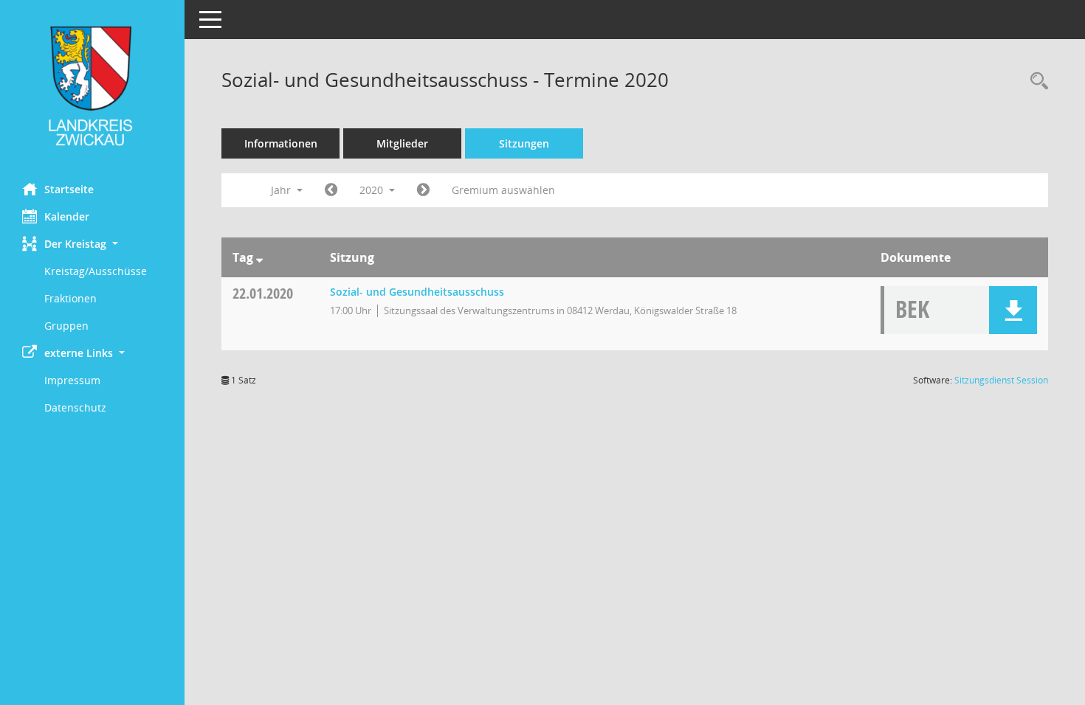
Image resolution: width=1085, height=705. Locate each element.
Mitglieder (402, 143)
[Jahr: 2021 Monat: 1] (423, 190)
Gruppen (66, 326)
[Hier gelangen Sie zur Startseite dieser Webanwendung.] (92, 86)
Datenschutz (75, 407)
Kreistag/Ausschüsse (95, 271)
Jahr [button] (282, 190)
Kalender (66, 216)
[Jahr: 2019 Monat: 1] (331, 190)
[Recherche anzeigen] (1035, 81)
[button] (92, 243)
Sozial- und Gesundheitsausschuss (417, 292)
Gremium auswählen (503, 190)
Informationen (280, 143)
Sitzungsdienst (1001, 380)
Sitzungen (524, 143)
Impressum (72, 380)
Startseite (69, 189)
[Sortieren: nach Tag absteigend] (259, 257)
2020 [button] (372, 190)
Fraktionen (70, 298)
